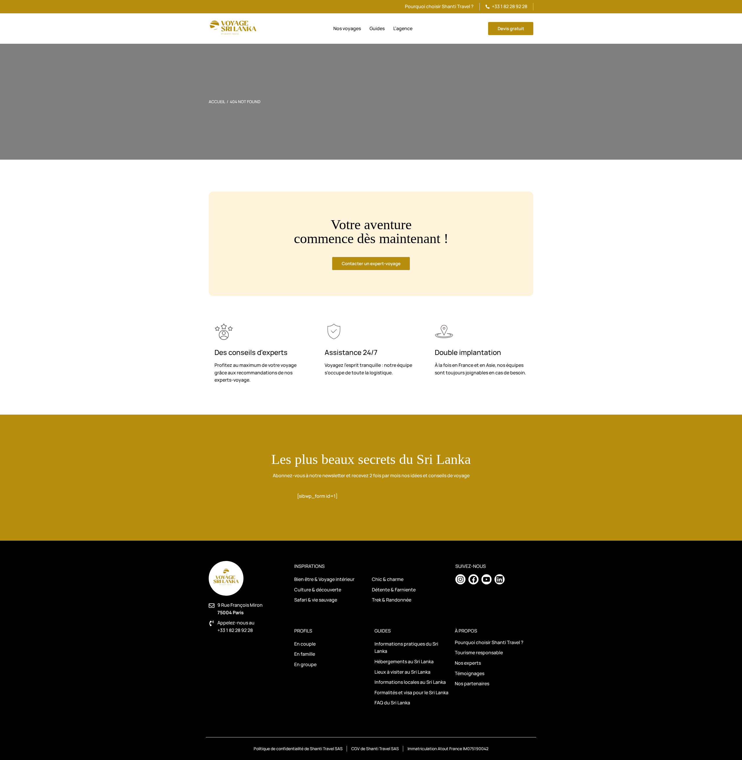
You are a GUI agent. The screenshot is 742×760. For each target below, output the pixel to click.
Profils (303, 631)
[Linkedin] (499, 579)
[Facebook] (473, 579)
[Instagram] (460, 579)
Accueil (217, 101)
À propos (466, 631)
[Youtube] (486, 579)
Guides (382, 631)
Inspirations (309, 566)
